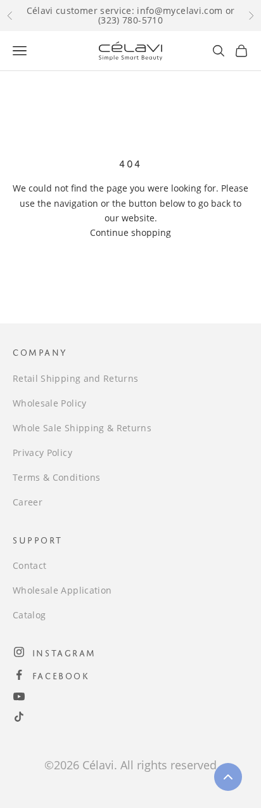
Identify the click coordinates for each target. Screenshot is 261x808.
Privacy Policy (42, 452)
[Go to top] (228, 777)
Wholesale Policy (50, 403)
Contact (29, 565)
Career (27, 502)
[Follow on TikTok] (19, 716)
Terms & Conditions (56, 477)
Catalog (29, 615)
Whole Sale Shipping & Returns (82, 428)
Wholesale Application (62, 590)
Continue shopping (130, 232)
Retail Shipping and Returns (75, 378)
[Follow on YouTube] (19, 696)
